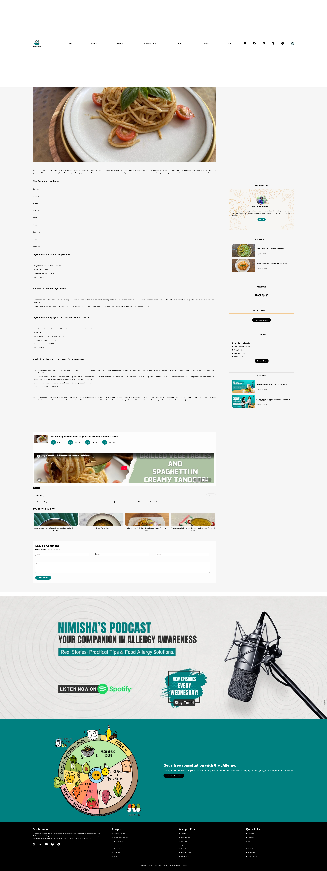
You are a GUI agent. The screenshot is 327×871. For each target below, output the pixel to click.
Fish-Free (184, 833)
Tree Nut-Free (186, 852)
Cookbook (251, 837)
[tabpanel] (56, 521)
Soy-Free (184, 841)
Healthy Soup (118, 845)
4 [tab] (125, 533)
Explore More (261, 361)
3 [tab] (123, 533)
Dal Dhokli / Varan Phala (147, 528)
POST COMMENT (43, 577)
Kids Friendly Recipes (121, 837)
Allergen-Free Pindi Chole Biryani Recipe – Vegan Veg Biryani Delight (193, 529)
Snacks (37, 488)
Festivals (117, 852)
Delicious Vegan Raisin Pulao (48, 502)
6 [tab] (128, 533)
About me (251, 833)
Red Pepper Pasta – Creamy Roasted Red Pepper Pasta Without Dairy (271, 264)
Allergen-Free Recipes (150, 43)
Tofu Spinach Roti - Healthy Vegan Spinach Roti (272, 248)
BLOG (180, 43)
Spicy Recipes (118, 841)
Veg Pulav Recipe (55, 528)
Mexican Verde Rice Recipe (148, 502)
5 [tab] (127, 533)
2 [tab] (122, 533)
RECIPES (119, 43)
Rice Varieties (118, 849)
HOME (70, 43)
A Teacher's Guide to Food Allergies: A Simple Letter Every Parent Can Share (273, 399)
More (229, 43)
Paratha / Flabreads (120, 833)
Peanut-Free (185, 856)
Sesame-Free (185, 837)
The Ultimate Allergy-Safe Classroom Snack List (272, 384)
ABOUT (261, 219)
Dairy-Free (184, 849)
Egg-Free (184, 845)
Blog (249, 841)
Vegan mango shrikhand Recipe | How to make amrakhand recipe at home (101, 529)
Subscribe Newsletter (261, 320)
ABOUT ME (94, 43)
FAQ (249, 845)
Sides (116, 856)
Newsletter (251, 852)
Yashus (184, 865)
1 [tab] (120, 533)
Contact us (251, 849)
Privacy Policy (252, 856)
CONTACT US (205, 43)
